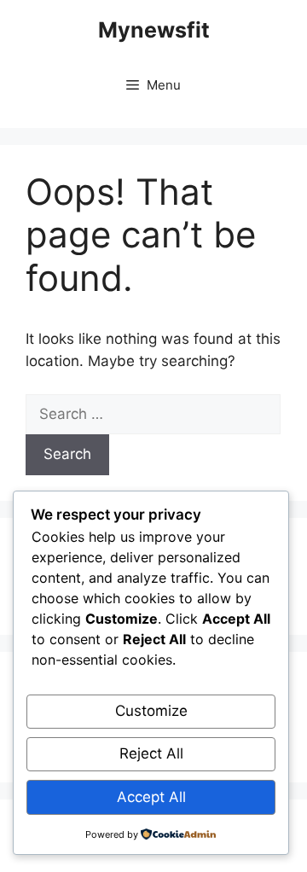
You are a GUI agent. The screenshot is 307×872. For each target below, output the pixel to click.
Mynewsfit (154, 30)
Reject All (151, 753)
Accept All (151, 796)
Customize (151, 710)
